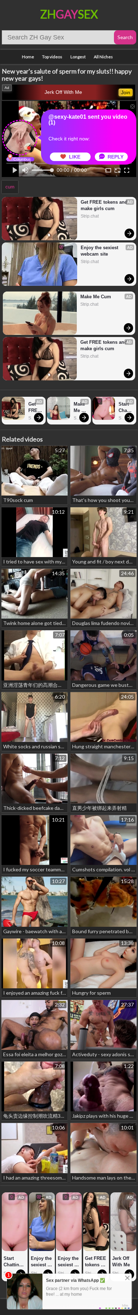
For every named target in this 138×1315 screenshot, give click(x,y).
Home (28, 56)
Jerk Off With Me (63, 92)
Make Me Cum (95, 296)
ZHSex (69, 14)
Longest (78, 56)
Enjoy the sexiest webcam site (100, 251)
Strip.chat (90, 216)
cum (10, 186)
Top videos (52, 56)
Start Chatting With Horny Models (125, 407)
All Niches (103, 56)
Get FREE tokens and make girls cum (105, 205)
